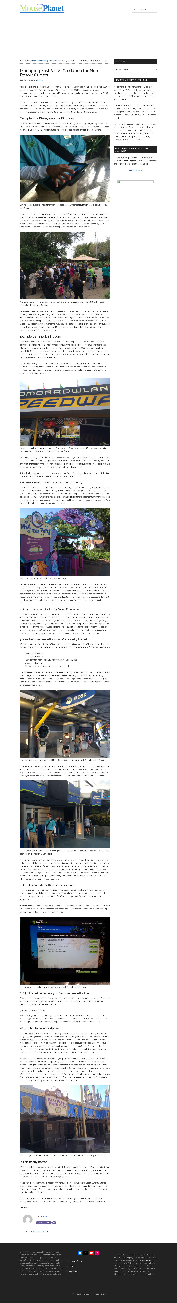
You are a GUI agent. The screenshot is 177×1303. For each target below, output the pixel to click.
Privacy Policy (72, 1271)
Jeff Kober (41, 1216)
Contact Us (71, 1266)
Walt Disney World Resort (38, 1232)
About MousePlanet (74, 1261)
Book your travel (135, 170)
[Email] (54, 1222)
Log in (103, 1294)
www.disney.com (147, 1260)
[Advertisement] (88, 36)
